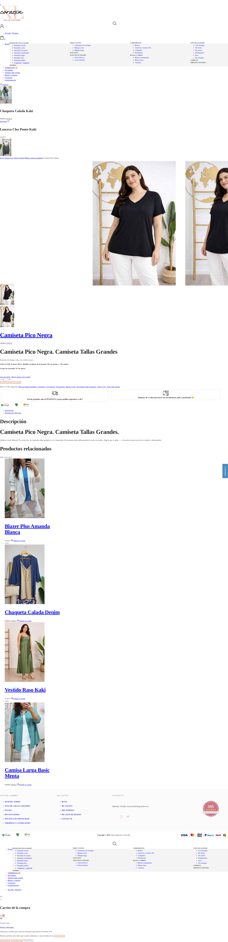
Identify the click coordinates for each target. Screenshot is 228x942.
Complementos (135, 43)
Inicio (2, 158)
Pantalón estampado (21, 53)
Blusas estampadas (142, 58)
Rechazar (17, 940)
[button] (225, 471)
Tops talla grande (197, 43)
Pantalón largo (19, 55)
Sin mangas (199, 58)
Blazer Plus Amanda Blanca (27, 529)
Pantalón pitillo (19, 60)
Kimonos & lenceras (198, 62)
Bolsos (137, 45)
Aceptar (5, 940)
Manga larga (79, 50)
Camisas (138, 63)
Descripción (9, 410)
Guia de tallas (5, 377)
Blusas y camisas (136, 55)
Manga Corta (71, 387)
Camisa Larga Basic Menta (27, 773)
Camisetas (194, 60)
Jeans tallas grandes (78, 55)
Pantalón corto (19, 48)
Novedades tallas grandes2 (86, 387)
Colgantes (138, 50)
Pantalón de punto (21, 50)
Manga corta (79, 48)
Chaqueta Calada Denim (32, 612)
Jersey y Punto (75, 43)
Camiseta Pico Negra (26, 335)
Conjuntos (74, 52)
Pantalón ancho (20, 45)
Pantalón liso (19, 58)
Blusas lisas (139, 60)
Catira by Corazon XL (143, 48)
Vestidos (13, 65)
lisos (197, 55)
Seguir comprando (7, 927)
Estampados (199, 53)
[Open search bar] (114, 24)
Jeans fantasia (80, 60)
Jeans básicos (80, 57)
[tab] (116, 410)
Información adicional (13, 413)
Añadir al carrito (10, 382)
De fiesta (198, 48)
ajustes (59, 936)
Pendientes (139, 53)
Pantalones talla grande (19, 43)
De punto (198, 50)
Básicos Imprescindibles (34, 158)
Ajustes (28, 940)
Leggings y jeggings (21, 63)
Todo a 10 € (101, 387)
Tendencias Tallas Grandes (14, 158)
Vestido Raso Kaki (25, 690)
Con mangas (199, 45)
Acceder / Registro (12, 33)
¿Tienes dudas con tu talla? (21, 377)
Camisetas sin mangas (83, 45)
